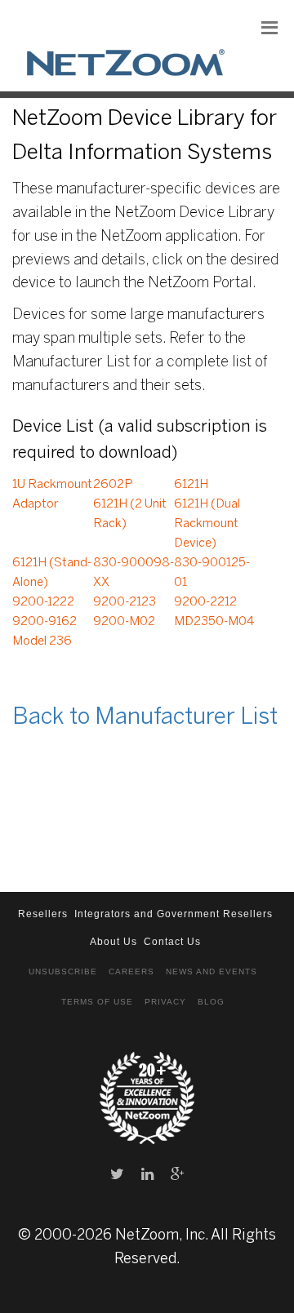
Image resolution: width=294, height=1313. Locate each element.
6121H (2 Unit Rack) (130, 514)
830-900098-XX (133, 572)
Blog (211, 1001)
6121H (191, 484)
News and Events (211, 971)
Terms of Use (97, 1001)
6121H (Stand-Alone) (51, 572)
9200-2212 (205, 602)
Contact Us (172, 941)
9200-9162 (44, 622)
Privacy (165, 1001)
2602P (113, 484)
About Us (113, 941)
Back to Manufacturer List (145, 718)
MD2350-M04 (214, 622)
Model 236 (42, 641)
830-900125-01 (212, 572)
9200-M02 (124, 622)
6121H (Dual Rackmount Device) (207, 524)
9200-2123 (124, 602)
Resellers (43, 914)
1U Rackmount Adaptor (52, 494)
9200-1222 (43, 602)
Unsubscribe (63, 971)
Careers (131, 971)
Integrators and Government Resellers (173, 914)
